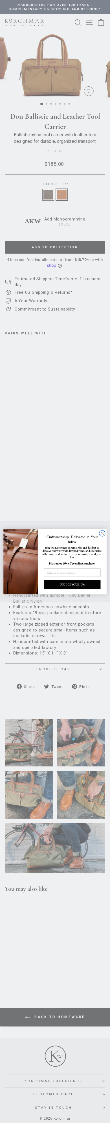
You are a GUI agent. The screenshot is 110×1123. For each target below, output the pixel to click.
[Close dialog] (102, 533)
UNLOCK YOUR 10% (72, 584)
